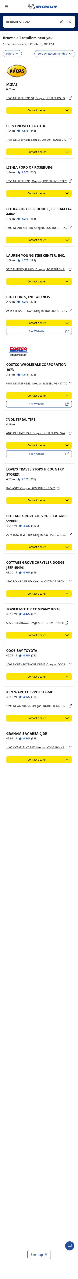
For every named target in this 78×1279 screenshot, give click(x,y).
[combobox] (39, 22)
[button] (61, 22)
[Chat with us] (69, 1245)
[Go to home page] (42, 6)
